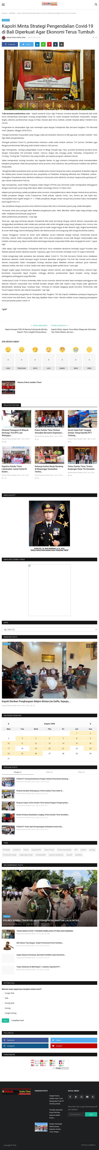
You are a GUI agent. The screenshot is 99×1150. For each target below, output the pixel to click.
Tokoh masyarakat (64, 850)
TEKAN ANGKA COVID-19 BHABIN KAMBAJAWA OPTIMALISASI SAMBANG (44, 931)
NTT (76, 850)
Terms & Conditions (88, 1145)
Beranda (4, 13)
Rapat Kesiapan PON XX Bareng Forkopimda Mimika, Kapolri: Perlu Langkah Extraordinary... (26, 330)
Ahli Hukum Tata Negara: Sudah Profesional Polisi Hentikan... (40, 943)
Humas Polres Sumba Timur (16, 37)
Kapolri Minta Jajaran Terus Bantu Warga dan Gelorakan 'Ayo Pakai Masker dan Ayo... (73, 330)
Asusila (69, 855)
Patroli (26, 850)
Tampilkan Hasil (17, 1020)
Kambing (78, 855)
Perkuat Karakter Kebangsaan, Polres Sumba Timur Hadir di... (40, 791)
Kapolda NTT (36, 850)
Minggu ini (17, 772)
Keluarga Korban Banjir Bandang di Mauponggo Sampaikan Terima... (49, 469)
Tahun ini (81, 772)
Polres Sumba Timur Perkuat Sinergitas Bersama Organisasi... (49, 431)
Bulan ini (49, 772)
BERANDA (12, 13)
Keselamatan (41, 855)
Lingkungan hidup (25, 855)
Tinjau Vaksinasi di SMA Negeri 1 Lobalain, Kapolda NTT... (38, 967)
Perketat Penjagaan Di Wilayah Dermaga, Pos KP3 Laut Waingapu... (15, 433)
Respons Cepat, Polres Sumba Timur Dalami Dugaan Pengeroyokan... (42, 803)
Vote (5, 1020)
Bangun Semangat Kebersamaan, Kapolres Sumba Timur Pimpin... (55, 1128)
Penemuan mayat (9, 855)
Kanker (83, 850)
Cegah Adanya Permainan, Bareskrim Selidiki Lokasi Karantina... (41, 955)
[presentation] (88, 646)
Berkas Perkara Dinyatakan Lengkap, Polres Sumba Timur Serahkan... (43, 815)
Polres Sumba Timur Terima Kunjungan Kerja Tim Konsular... (82, 467)
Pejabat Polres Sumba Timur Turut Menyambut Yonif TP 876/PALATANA (56, 1100)
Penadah (6, 850)
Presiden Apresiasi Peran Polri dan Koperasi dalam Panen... (56, 1114)
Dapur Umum (49, 850)
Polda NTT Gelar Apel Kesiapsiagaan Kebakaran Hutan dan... (39, 827)
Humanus (16, 850)
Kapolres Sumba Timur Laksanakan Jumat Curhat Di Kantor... (14, 469)
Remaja (92, 850)
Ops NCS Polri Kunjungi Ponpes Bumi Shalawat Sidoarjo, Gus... (35, 701)
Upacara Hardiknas (56, 855)
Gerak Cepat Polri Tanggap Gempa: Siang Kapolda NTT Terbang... (80, 433)
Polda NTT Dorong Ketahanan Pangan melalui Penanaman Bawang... (42, 779)
